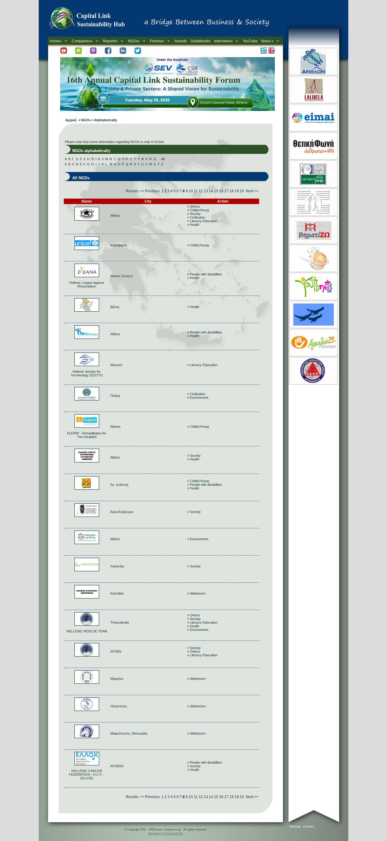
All (162, 159)
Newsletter (58, 54)
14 (211, 191)
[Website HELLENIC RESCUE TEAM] (86, 624)
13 (206, 191)
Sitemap (295, 826)
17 (226, 191)
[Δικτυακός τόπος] (167, 110)
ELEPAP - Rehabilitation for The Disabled (86, 435)
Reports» (109, 41)
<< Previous (150, 191)
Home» (55, 41)
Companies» (81, 41)
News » (266, 41)
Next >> (252, 191)
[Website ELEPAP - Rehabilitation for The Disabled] (86, 426)
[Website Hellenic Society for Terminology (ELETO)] (86, 365)
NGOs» (133, 41)
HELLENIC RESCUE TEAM (87, 631)
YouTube (250, 41)
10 (191, 191)
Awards (180, 41)
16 (221, 191)
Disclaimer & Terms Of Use (165, 833)
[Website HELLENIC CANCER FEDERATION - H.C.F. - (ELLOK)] (86, 764)
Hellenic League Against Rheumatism (86, 284)
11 (196, 191)
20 (242, 191)
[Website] (86, 219)
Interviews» (222, 41)
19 (237, 191)
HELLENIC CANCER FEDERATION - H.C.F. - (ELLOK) (87, 774)
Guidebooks (200, 41)
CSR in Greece (93, 19)
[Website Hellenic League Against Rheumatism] (86, 276)
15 (216, 191)
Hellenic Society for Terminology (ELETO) (87, 373)
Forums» (156, 41)
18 (231, 191)
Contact (308, 826)
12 (201, 191)
